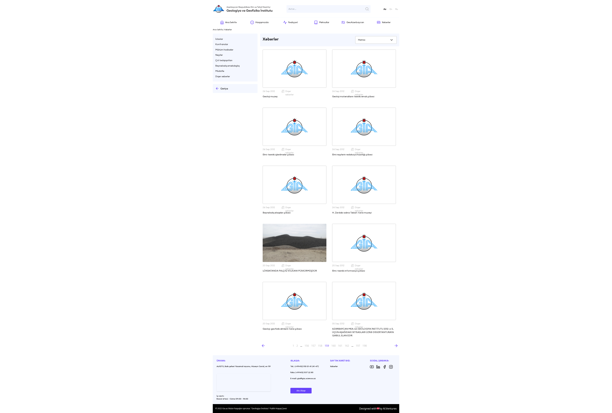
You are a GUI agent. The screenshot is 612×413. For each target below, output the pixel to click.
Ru (396, 9)
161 (340, 345)
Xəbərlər (334, 366)
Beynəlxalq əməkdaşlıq (227, 65)
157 (313, 345)
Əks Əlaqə (301, 390)
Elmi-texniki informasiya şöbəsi (348, 270)
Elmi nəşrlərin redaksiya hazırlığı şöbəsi (352, 154)
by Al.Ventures (388, 408)
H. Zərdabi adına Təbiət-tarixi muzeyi (352, 212)
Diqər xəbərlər (222, 76)
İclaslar (219, 39)
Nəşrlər (219, 54)
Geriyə (224, 88)
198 (364, 345)
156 (307, 345)
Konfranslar (221, 44)
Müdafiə (219, 71)
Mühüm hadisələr (224, 49)
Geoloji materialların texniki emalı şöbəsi (353, 96)
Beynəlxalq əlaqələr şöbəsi (277, 212)
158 (320, 345)
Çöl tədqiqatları (223, 60)
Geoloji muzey (270, 96)
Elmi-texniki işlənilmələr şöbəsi (278, 154)
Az (384, 9)
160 (333, 345)
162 (347, 345)
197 (358, 345)
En (391, 9)
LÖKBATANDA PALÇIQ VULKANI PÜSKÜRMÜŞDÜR (290, 270)
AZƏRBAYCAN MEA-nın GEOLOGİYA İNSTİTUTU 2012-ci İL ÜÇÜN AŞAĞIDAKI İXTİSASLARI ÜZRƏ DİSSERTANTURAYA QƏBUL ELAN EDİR (363, 332)
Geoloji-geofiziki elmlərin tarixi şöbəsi (282, 328)
